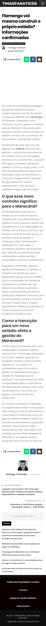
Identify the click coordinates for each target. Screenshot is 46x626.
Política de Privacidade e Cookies (23, 582)
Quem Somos (23, 606)
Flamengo (36, 117)
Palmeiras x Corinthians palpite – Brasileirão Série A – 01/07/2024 (27, 505)
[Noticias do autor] (23, 465)
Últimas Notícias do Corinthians (14, 43)
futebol (20, 148)
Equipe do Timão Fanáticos (23, 598)
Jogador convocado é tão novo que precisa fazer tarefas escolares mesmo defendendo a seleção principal (22, 492)
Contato (23, 590)
